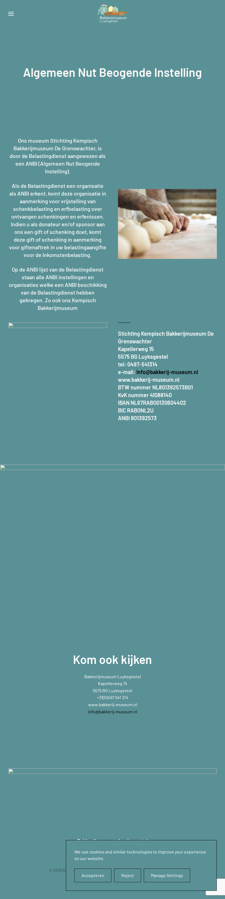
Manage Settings (167, 875)
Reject (127, 875)
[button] (11, 13)
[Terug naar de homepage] (112, 13)
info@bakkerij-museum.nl (112, 711)
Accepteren (92, 875)
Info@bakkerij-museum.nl (167, 372)
